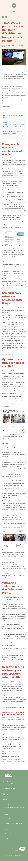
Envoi (22, 848)
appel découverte (11, 729)
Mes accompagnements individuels (13, 717)
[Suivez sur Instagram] (3, 17)
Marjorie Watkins (7, 45)
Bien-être (21, 45)
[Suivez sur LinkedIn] (6, 17)
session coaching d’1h (17, 737)
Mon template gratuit (9, 751)
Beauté (3, 46)
